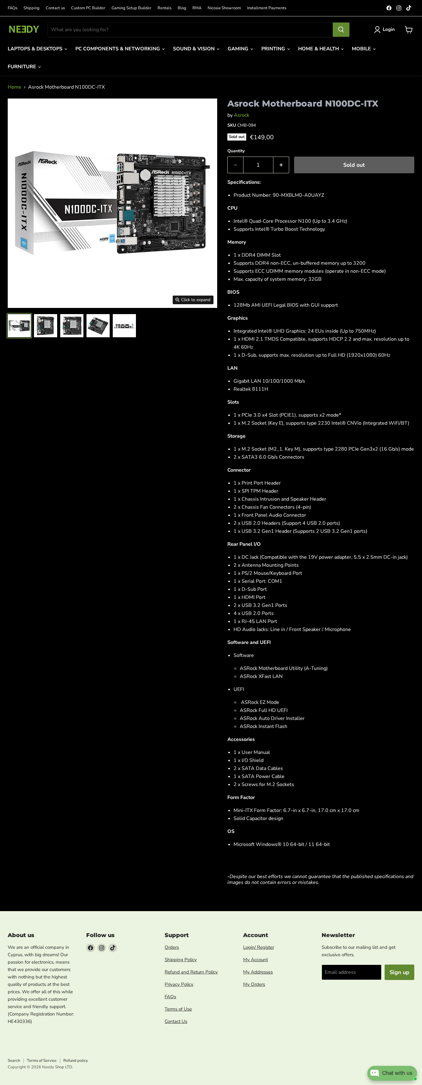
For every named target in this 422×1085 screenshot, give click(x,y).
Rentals (164, 8)
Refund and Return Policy (191, 972)
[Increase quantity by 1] (281, 165)
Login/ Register (258, 947)
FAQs (12, 8)
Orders (172, 947)
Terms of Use (178, 1009)
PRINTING (273, 48)
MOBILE (362, 48)
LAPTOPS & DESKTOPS (36, 48)
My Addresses (258, 972)
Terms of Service (42, 1060)
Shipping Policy (181, 960)
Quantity (236, 151)
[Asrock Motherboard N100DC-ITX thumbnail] (19, 325)
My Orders (254, 984)
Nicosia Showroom (224, 8)
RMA (196, 8)
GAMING (239, 48)
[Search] (341, 30)
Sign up (399, 972)
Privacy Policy (179, 984)
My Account (255, 960)
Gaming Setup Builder (131, 8)
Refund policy (75, 1060)
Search (14, 1060)
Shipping (31, 8)
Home (14, 87)
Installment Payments (266, 8)
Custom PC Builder (88, 8)
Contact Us (176, 1021)
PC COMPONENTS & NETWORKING (118, 48)
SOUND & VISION (194, 48)
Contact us (55, 8)
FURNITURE (22, 66)
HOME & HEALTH (319, 48)
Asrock (241, 115)
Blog (182, 8)
